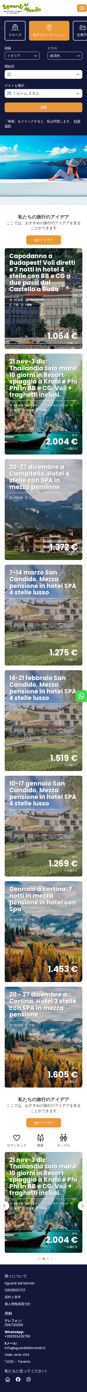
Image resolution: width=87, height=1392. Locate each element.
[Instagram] (28, 1379)
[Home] (7, 1379)
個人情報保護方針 (18, 1304)
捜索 (43, 107)
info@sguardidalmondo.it (25, 1348)
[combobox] (18, 55)
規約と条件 (13, 1297)
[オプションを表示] (35, 55)
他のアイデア (43, 240)
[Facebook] (18, 1379)
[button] (2, 28)
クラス (52, 48)
